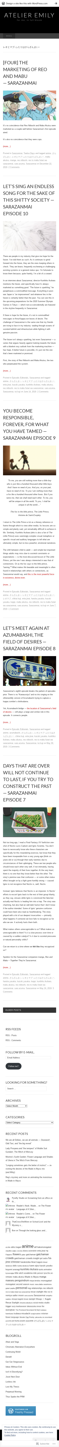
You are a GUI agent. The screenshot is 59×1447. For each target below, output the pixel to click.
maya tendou (35, 1281)
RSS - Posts (11, 1035)
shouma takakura (26, 1303)
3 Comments (14, 746)
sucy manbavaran (19, 1306)
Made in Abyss (32, 1277)
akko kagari (16, 1247)
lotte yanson (38, 1273)
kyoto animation (45, 1269)
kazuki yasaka (18, 385)
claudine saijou (11, 1251)
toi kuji (17, 391)
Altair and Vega (12, 1342)
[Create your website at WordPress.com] (29, 3)
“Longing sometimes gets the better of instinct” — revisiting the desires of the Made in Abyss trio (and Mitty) (29, 1168)
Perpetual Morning (13, 1392)
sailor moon (18, 1295)
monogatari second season (17, 1284)
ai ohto (8, 1247)
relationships (37, 1288)
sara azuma (19, 164)
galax (23, 1254)
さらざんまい (15, 381)
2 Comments (14, 167)
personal (21, 1287)
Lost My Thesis (12, 1387)
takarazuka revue (34, 1306)
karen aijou (34, 1266)
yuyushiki (29, 1321)
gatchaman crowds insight (26, 1258)
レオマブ (7, 598)
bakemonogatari (44, 1247)
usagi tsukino (36, 1313)
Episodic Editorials (20, 378)
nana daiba (39, 1284)
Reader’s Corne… (24, 1214)
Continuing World (13, 1352)
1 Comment (13, 609)
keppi (13, 602)
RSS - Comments (13, 1040)
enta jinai (7, 385)
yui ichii (8, 1321)
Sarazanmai (17, 153)
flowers (17, 1254)
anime (48, 153)
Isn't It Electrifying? (14, 1372)
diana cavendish (30, 1251)
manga (13, 160)
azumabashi (15, 733)
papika (12, 1288)
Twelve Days (29, 153)
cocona (19, 1251)
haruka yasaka (37, 598)
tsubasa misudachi (22, 1313)
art (35, 1247)
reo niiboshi (22, 160)
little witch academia (24, 1273)
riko (45, 1292)
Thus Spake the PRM (15, 1397)
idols (15, 1266)
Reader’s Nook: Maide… (27, 1206)
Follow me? (13, 1066)
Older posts (13, 1010)
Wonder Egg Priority (27, 1317)
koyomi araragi (13, 1269)
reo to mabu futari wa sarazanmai (28, 388)
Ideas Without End (14, 1367)
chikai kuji (16, 598)
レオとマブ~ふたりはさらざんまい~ (28, 157)
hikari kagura (36, 1262)
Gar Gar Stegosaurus (15, 1362)
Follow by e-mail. (20, 1052)
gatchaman (31, 1254)
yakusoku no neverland (43, 1317)
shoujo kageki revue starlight (23, 1299)
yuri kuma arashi (18, 1321)
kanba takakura (23, 1266)
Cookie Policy (10, 1435)
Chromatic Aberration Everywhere (20, 1347)
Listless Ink (11, 1382)
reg (29, 1288)
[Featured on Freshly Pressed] (21, 1411)
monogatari (46, 1280)
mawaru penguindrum (17, 1280)
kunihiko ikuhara (33, 385)
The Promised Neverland (25, 1310)
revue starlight (37, 1292)
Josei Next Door (13, 1377)
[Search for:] (53, 36)
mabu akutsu (47, 385)
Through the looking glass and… (33, 1230)
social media (38, 1303)
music (32, 1284)
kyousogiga (10, 1273)
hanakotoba (25, 1262)
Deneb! (9, 1357)
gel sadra (44, 1258)
